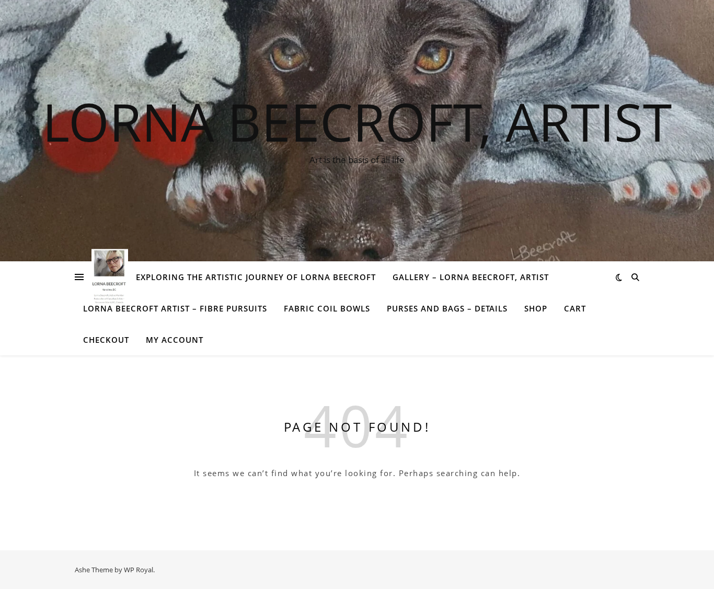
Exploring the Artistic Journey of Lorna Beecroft (256, 277)
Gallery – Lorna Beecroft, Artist (471, 277)
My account (174, 339)
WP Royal (138, 569)
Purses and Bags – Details (447, 308)
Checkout (106, 339)
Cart (575, 308)
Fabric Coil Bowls (327, 308)
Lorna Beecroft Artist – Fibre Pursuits (175, 308)
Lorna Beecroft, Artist (357, 121)
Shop (535, 308)
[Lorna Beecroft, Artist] (109, 277)
